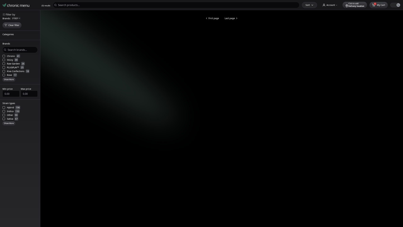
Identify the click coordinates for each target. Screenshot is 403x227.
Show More (9, 79)
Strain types (9, 103)
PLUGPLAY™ (15, 67)
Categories (8, 34)
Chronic (13, 56)
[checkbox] (4, 56)
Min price (8, 88)
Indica (13, 111)
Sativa (12, 119)
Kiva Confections (18, 71)
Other (12, 115)
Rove (11, 75)
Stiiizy (12, 60)
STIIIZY (16, 18)
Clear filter (13, 25)
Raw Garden (15, 64)
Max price (26, 88)
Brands (6, 44)
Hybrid (13, 107)
